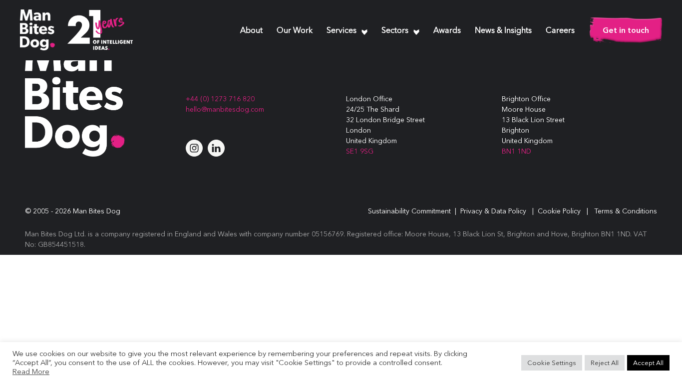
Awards (447, 31)
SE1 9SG (359, 151)
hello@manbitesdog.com (225, 109)
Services (341, 31)
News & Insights (503, 31)
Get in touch (626, 30)
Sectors (394, 31)
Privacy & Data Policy (493, 210)
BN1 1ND (516, 151)
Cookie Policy (559, 210)
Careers (560, 31)
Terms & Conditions (625, 210)
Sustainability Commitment (409, 210)
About (251, 31)
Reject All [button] (605, 363)
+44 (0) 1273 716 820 (220, 98)
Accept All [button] (648, 363)
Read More (30, 371)
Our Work (295, 31)
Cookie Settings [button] (551, 363)
